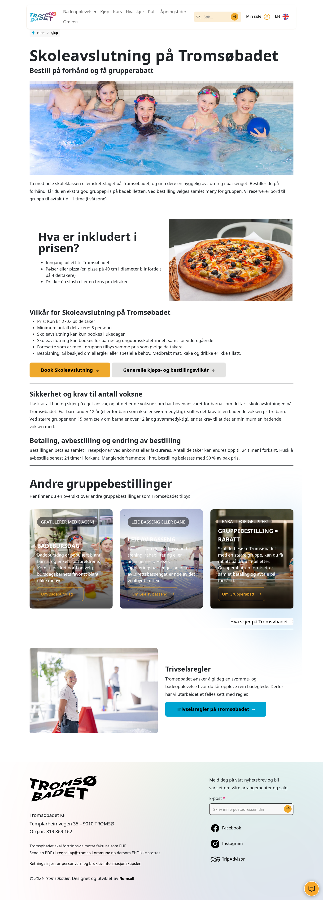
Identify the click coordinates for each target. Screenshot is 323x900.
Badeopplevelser (79, 11)
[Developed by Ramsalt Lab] (127, 878)
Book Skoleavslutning (67, 370)
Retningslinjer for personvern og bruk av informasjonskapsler (85, 863)
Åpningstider (173, 11)
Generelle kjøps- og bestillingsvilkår (166, 370)
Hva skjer (135, 11)
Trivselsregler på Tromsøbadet (213, 709)
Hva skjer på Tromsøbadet (259, 621)
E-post (215, 798)
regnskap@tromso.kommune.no (86, 852)
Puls (152, 11)
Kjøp (104, 11)
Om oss (71, 22)
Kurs (117, 11)
